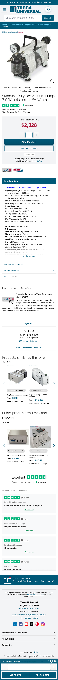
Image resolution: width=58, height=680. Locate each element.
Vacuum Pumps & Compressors (22, 24)
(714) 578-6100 (29, 334)
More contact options (29, 618)
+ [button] (36, 135)
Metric (15, 276)
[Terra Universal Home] (25, 9)
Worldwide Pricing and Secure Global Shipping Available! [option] (29, 2)
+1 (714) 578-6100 (29, 605)
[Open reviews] (23, 106)
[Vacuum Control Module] (18, 437)
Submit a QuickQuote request (29, 347)
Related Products (11, 270)
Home (4, 24)
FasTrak (39, 161)
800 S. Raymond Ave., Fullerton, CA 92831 (29, 614)
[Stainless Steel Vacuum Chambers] (40, 437)
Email (25, 341)
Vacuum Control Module (16, 455)
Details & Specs (11, 181)
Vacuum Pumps (43, 24)
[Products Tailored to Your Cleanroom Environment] (8, 299)
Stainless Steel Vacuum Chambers (38, 456)
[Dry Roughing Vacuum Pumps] (40, 376)
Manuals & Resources (13, 264)
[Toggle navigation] (4, 9)
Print (30, 323)
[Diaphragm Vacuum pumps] (18, 376)
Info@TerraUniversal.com (29, 608)
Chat (36, 341)
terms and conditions (35, 594)
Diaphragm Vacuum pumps (17, 395)
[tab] (29, 181)
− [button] (22, 135)
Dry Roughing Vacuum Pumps (38, 396)
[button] (53, 82)
